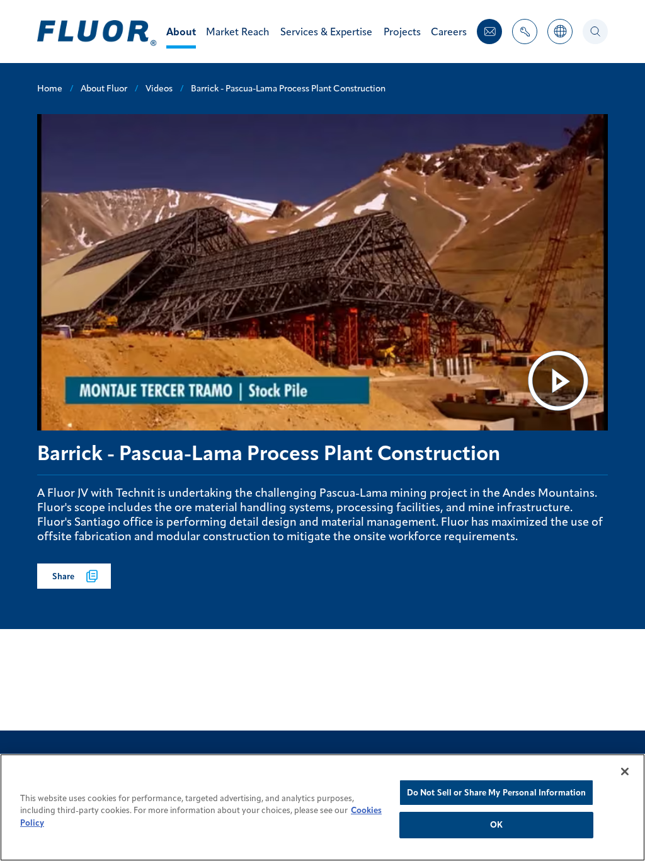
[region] (322, 807)
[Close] (625, 771)
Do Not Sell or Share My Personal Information (496, 792)
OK (496, 824)
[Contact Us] (489, 31)
